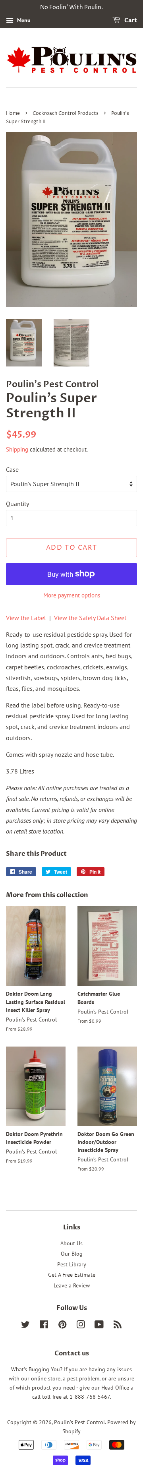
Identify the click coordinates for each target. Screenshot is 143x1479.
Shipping (17, 449)
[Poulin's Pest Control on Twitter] (25, 1326)
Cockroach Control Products (66, 113)
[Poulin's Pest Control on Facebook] (43, 1326)
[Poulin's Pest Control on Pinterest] (62, 1326)
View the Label (26, 618)
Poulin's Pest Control (79, 1422)
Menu (23, 20)
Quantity (17, 504)
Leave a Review (72, 1285)
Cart (130, 20)
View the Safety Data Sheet (90, 618)
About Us (71, 1243)
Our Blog (72, 1253)
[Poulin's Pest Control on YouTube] (99, 1326)
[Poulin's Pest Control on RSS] (117, 1326)
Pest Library (71, 1264)
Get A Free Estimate (71, 1274)
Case (12, 469)
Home (13, 113)
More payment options (71, 595)
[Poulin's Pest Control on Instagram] (80, 1326)
